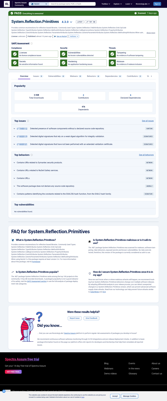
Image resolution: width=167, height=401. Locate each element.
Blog (106, 363)
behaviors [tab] (93, 76)
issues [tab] (37, 76)
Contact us (157, 373)
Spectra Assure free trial (22, 359)
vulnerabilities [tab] (56, 76)
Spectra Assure (70, 333)
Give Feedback (91, 318)
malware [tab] (75, 76)
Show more (151, 33)
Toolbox (105, 4)
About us (156, 363)
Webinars (108, 368)
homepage (36, 262)
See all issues (148, 121)
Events (132, 363)
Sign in (157, 4)
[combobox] (72, 4)
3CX (104, 292)
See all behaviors (146, 155)
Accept (115, 396)
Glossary (133, 373)
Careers (155, 368)
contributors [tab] (134, 76)
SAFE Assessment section (37, 281)
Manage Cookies (129, 396)
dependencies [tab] (113, 76)
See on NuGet (62, 36)
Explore (117, 4)
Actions (73, 36)
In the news (134, 368)
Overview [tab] (24, 76)
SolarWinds (94, 292)
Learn (127, 4)
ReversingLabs (141, 4)
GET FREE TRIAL (13, 372)
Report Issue (75, 318)
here (82, 397)
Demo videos (110, 373)
